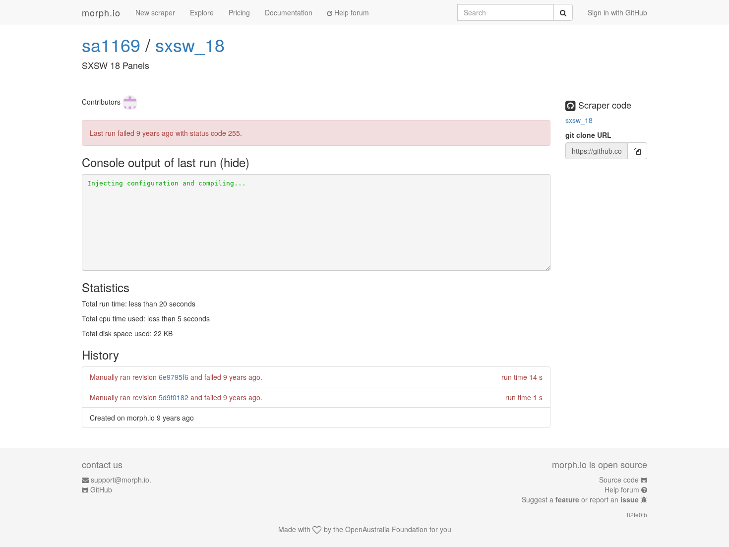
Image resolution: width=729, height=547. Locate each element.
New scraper (155, 12)
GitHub (101, 489)
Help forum (350, 12)
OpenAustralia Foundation (386, 529)
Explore (202, 12)
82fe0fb (637, 514)
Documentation (288, 12)
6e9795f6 (173, 377)
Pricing (239, 12)
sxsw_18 (190, 44)
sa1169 (111, 44)
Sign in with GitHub (617, 12)
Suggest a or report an (580, 499)
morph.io (101, 12)
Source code (619, 480)
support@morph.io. (121, 480)
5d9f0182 (173, 397)
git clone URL (588, 135)
